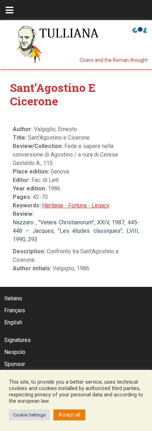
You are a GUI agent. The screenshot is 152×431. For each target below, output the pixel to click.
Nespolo (14, 352)
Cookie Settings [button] (29, 415)
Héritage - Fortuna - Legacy (76, 205)
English (13, 322)
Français (14, 310)
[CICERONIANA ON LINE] (140, 29)
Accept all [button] (69, 415)
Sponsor (14, 364)
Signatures (17, 340)
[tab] (9, 10)
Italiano (13, 298)
